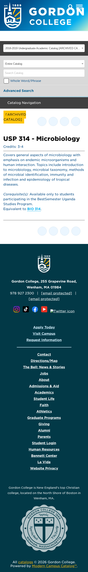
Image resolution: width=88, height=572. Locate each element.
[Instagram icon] (18, 311)
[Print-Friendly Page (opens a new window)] (64, 121)
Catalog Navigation (24, 103)
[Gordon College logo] (44, 271)
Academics (44, 392)
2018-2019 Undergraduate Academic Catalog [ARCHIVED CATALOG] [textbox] (42, 48)
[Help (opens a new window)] (75, 121)
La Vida (44, 462)
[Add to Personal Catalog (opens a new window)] (41, 121)
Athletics (44, 411)
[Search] (82, 73)
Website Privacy (44, 468)
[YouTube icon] (45, 311)
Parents (44, 437)
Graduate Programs (44, 418)
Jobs (44, 373)
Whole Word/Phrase (25, 80)
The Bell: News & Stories (44, 367)
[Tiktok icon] (27, 311)
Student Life (44, 399)
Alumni (44, 430)
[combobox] (44, 48)
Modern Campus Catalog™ (54, 566)
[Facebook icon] (36, 311)
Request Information (44, 340)
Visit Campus (44, 334)
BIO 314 (34, 209)
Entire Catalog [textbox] (13, 63)
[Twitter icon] (62, 311)
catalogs (25, 562)
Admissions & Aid (44, 386)
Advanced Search (18, 91)
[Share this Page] (53, 121)
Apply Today (44, 327)
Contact (44, 354)
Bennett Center (44, 456)
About (44, 380)
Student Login (44, 443)
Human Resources (44, 449)
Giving (44, 424)
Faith (44, 405)
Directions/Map (44, 361)
